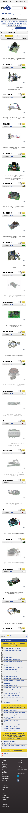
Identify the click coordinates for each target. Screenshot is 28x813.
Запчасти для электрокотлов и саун (13, 687)
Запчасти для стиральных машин (12, 648)
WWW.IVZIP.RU (9, 811)
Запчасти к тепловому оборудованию (13, 714)
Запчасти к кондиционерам (10, 726)
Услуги (4, 795)
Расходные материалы (9, 741)
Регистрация (5, 806)
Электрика (6, 747)
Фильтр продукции (8, 32)
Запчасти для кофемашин (10, 689)
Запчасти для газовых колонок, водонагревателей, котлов (12, 692)
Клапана (19, 23)
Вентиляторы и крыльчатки (9, 23)
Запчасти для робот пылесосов (12, 674)
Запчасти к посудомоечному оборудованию (11, 721)
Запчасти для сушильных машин (12, 650)
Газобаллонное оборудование (11, 695)
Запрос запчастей (5, 767)
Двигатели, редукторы (8, 27)
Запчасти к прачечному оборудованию (13, 724)
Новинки (6, 753)
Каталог (9, 13)
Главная (4, 13)
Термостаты (10, 25)
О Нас (4, 760)
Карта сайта (5, 787)
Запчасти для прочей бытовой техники (14, 697)
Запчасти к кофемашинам (10, 710)
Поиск (25, 8)
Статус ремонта (4, 763)
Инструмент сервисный (10, 743)
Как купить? (5, 797)
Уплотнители (18, 25)
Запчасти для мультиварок (10, 685)
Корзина (4, 1)
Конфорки (3, 21)
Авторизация (21, 1)
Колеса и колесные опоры (10, 730)
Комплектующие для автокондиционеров (14, 745)
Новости (4, 782)
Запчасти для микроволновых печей (13, 661)
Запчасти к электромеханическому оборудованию (13, 717)
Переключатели (23, 21)
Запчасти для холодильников (11, 652)
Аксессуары (7, 702)
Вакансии (5, 799)
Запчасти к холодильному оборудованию (14, 712)
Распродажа (7, 755)
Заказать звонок (4, 790)
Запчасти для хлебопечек (10, 676)
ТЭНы (9, 21)
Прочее (14, 30)
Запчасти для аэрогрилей (10, 671)
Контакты (4, 802)
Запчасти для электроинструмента (13, 700)
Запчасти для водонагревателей (12, 659)
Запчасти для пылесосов (10, 669)
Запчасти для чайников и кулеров (12, 678)
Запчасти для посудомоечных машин (13, 655)
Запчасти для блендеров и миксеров (13, 667)
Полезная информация (5, 775)
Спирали (15, 21)
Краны (24, 23)
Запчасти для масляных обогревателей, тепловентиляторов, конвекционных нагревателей (14, 682)
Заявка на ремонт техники (5, 771)
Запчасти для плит (8, 657)
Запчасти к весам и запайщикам (12, 728)
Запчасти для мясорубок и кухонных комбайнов (13, 664)
